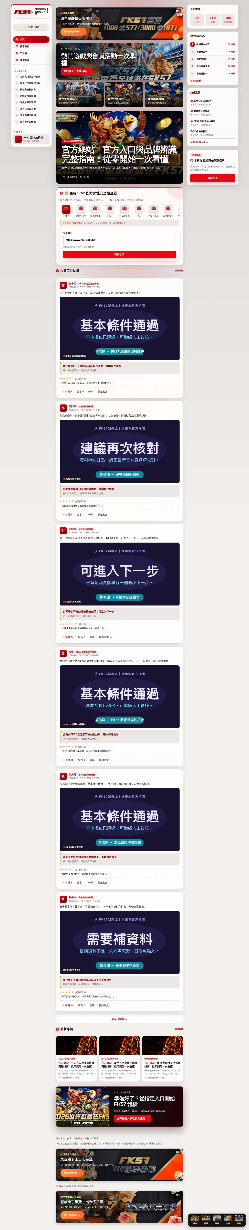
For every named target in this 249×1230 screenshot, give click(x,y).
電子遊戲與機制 (26, 115)
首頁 (20, 39)
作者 (69, 1138)
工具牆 (21, 53)
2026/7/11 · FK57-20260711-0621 (84, 901)
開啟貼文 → (104, 391)
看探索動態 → (197, 80)
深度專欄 (22, 60)
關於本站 (60, 1138)
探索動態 (22, 46)
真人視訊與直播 (26, 109)
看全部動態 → (120, 1019)
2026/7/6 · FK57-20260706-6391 (84, 655)
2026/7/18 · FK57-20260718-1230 (85, 287)
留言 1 (81, 760)
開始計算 (120, 254)
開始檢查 (213, 178)
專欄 (87, 1138)
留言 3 (80, 514)
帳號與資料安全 (26, 89)
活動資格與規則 (26, 96)
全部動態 (179, 270)
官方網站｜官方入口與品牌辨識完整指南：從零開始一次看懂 (119, 154)
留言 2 (81, 637)
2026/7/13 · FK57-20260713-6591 (85, 778)
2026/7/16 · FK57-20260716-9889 (85, 410)
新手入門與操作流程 (28, 83)
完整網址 (67, 233)
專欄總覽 (179, 1029)
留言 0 (80, 391)
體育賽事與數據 (26, 121)
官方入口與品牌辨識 (28, 76)
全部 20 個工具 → (199, 142)
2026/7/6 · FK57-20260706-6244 (84, 533)
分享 (90, 391)
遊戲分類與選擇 (26, 102)
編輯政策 (78, 1138)
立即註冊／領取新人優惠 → (132, 1118)
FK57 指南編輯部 (70, 177)
